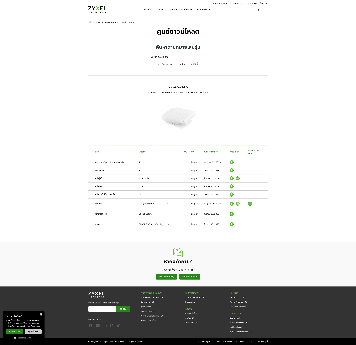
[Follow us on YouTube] (98, 326)
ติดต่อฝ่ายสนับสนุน (189, 276)
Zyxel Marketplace (192, 297)
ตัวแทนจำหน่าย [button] (204, 9)
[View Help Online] (238, 178)
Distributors (190, 302)
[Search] (259, 10)
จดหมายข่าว (189, 322)
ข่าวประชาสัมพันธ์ (191, 313)
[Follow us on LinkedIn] (105, 326)
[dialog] (23, 326)
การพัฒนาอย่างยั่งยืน (237, 322)
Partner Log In (235, 297)
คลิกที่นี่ (194, 64)
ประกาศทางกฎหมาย (205, 341)
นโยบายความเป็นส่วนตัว (244, 341)
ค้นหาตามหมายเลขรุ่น (178, 47)
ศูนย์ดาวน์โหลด (146, 307)
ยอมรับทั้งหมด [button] (14, 331)
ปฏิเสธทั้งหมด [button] (33, 331)
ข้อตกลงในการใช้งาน (224, 341)
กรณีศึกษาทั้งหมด (236, 327)
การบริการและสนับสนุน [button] (181, 9)
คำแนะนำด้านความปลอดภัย (150, 316)
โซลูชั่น (161, 9)
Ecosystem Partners (238, 307)
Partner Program (236, 302)
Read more (35, 326)
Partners (235, 3)
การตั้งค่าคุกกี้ (263, 341)
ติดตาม (123, 309)
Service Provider (219, 3)
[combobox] (41, 314)
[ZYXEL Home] (97, 9)
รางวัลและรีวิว (190, 318)
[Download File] (232, 162)
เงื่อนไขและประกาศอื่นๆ (148, 320)
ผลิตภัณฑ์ (148, 9)
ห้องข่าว (188, 309)
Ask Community (166, 276)
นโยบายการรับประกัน (147, 311)
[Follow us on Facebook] (90, 326)
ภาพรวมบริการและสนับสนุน (150, 297)
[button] (24, 337)
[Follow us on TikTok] (118, 326)
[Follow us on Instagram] (111, 326)
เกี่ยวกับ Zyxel (235, 318)
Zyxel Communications (239, 332)
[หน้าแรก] (90, 22)
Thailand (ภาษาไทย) (255, 3)
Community (145, 302)
